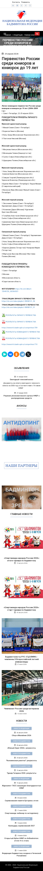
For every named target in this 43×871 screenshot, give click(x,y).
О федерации (18, 35)
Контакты (16, 2)
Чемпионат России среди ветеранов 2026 (21, 709)
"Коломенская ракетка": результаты (21, 761)
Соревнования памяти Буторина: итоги (21, 801)
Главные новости (31, 35)
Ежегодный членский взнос (21, 380)
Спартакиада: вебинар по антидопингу (21, 813)
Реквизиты (25, 2)
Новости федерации (21, 728)
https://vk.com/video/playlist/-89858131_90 (18, 301)
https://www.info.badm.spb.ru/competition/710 (19, 344)
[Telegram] (22, 354)
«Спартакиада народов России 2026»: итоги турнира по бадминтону (21, 559)
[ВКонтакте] (10, 354)
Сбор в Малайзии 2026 (21, 735)
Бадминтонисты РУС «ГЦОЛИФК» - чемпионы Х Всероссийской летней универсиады (21, 659)
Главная (8, 35)
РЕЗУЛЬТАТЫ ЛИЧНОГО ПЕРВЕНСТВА (21, 315)
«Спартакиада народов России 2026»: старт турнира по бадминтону (21, 608)
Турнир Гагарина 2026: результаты (21, 773)
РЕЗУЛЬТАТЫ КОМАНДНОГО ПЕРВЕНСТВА (23, 332)
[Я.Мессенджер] (4, 354)
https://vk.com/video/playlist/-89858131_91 (18, 307)
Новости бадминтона (21, 741)
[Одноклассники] (16, 354)
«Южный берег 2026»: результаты (21, 748)
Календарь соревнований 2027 (21, 826)
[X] (28, 354)
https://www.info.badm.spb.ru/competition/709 (19, 328)
